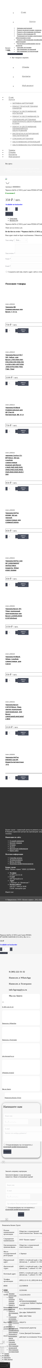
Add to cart (9, 214)
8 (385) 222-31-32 (17, 972)
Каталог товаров (16, 843)
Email (8, 266)
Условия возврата (16, 860)
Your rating (9, 240)
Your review (10, 253)
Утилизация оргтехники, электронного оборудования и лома (14, 1320)
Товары (6, 1353)
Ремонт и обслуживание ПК (13, 1313)
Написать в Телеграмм (20, 984)
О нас (6, 1290)
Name (8, 259)
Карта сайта (14, 850)
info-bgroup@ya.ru (18, 990)
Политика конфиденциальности (21, 864)
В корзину (11, 54)
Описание (13, 218)
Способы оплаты (16, 858)
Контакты (7, 1357)
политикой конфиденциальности (15, 1147)
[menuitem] (22, 12)
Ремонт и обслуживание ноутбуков (13, 1307)
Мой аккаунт (8, 1359)
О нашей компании (17, 841)
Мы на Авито (15, 996)
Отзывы (13, 845)
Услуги (12, 847)
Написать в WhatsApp (20, 978)
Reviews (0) (14, 220)
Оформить (19, 54)
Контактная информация (19, 849)
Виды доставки (15, 862)
